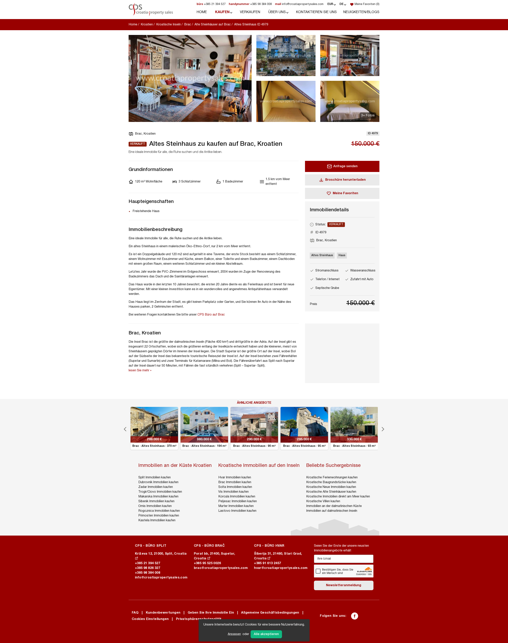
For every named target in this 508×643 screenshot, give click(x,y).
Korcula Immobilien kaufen (236, 496)
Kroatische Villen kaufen (323, 501)
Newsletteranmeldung (343, 585)
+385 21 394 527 (211, 4)
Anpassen (234, 634)
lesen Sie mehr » (140, 370)
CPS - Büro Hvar (269, 546)
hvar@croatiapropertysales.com (281, 568)
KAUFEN (222, 12)
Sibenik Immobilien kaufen (156, 501)
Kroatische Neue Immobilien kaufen (331, 487)
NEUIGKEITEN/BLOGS (361, 12)
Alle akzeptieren (266, 634)
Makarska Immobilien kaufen (158, 496)
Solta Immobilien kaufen (235, 487)
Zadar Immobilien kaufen (155, 487)
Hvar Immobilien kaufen (234, 477)
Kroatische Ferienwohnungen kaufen (332, 477)
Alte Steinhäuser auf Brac (212, 24)
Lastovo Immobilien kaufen (237, 511)
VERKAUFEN (250, 12)
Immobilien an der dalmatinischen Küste (334, 506)
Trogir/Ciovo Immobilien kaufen (160, 491)
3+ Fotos (368, 115)
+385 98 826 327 (147, 568)
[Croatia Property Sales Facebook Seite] (354, 616)
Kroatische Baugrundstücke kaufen (331, 482)
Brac (187, 24)
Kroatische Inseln (168, 24)
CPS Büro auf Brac (211, 314)
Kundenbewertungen (163, 612)
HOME (202, 12)
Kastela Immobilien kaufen (156, 520)
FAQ (135, 612)
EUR (330, 4)
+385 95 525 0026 (207, 563)
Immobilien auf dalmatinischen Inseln (331, 511)
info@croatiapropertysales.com (299, 4)
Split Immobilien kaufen (154, 477)
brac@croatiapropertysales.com (221, 568)
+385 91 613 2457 (267, 563)
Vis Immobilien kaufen (233, 491)
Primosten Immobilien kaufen (158, 515)
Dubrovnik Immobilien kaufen (158, 482)
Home (133, 24)
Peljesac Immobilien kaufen (237, 501)
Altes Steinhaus (322, 255)
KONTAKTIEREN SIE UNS (316, 12)
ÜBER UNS (277, 12)
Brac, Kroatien (145, 133)
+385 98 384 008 (250, 4)
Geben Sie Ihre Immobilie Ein (211, 612)
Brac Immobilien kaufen (234, 482)
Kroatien (147, 24)
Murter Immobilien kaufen (236, 506)
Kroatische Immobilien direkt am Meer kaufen (338, 496)
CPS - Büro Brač (209, 546)
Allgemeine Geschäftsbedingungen (270, 612)
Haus (342, 255)
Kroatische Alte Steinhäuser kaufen (331, 491)
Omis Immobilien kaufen (155, 506)
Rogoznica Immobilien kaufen (159, 511)
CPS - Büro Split (150, 546)
